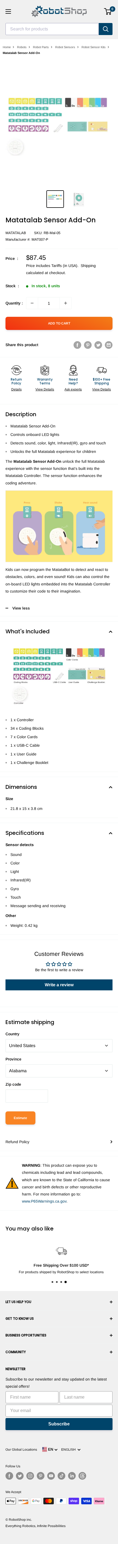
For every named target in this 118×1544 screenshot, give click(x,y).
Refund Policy (17, 1142)
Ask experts (73, 389)
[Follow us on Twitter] (20, 1476)
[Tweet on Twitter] (98, 345)
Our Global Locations (21, 1449)
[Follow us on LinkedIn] (72, 1476)
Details (16, 389)
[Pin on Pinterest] (88, 345)
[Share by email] (109, 345)
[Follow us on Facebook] (9, 1476)
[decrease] (32, 303)
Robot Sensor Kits (94, 47)
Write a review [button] (59, 984)
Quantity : (14, 303)
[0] (108, 11)
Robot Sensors (65, 47)
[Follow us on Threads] (82, 1476)
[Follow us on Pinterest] (40, 1476)
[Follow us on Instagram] (30, 1476)
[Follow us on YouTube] (51, 1476)
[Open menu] (8, 11)
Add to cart (59, 323)
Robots (22, 47)
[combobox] (52, 29)
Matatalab (15, 233)
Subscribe (59, 1424)
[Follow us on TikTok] (61, 1476)
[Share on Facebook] (77, 345)
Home (7, 47)
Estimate (20, 1118)
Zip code (13, 1084)
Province (13, 1059)
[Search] (106, 29)
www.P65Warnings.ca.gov (44, 1201)
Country (12, 1034)
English (69, 1449)
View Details (44, 389)
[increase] (65, 303)
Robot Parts (41, 47)
